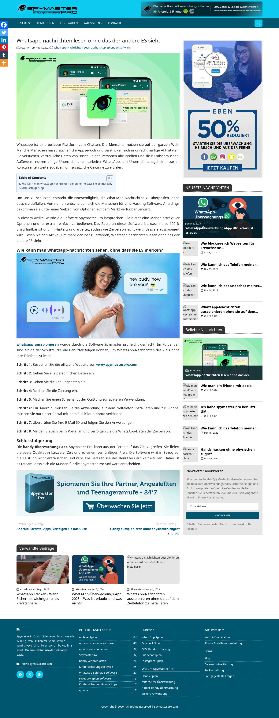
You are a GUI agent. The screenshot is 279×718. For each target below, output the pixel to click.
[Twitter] (4, 32)
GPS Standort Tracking (156, 649)
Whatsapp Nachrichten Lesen (72, 47)
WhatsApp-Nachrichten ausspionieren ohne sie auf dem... (229, 309)
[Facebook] (4, 25)
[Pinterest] (4, 47)
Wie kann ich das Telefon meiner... (230, 264)
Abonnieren (222, 515)
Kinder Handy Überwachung (160, 688)
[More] (4, 63)
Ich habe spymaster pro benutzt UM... (228, 409)
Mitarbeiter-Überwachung (158, 682)
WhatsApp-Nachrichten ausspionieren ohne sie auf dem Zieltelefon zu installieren (153, 598)
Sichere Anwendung (155, 693)
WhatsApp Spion (152, 637)
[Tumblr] (4, 55)
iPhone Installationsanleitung (223, 643)
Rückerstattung (214, 670)
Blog (207, 658)
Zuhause (25, 23)
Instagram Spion (152, 661)
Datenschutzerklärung (218, 664)
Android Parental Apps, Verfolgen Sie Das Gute (52, 529)
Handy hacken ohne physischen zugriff (228, 451)
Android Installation (217, 637)
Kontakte (115, 23)
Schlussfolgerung (32, 188)
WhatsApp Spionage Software (112, 47)
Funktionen (45, 23)
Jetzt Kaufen (69, 23)
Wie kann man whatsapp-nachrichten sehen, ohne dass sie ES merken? (66, 183)
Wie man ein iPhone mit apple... (228, 385)
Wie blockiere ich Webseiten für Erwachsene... (227, 245)
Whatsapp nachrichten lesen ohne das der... (218, 375)
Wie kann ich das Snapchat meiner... (231, 285)
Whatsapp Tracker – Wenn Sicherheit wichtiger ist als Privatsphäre (38, 598)
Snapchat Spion (152, 655)
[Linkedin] (4, 40)
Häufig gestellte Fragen (219, 676)
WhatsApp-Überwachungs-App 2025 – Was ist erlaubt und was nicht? (97, 598)
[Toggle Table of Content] (108, 178)
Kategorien (92, 23)
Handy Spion (150, 676)
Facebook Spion (152, 643)
